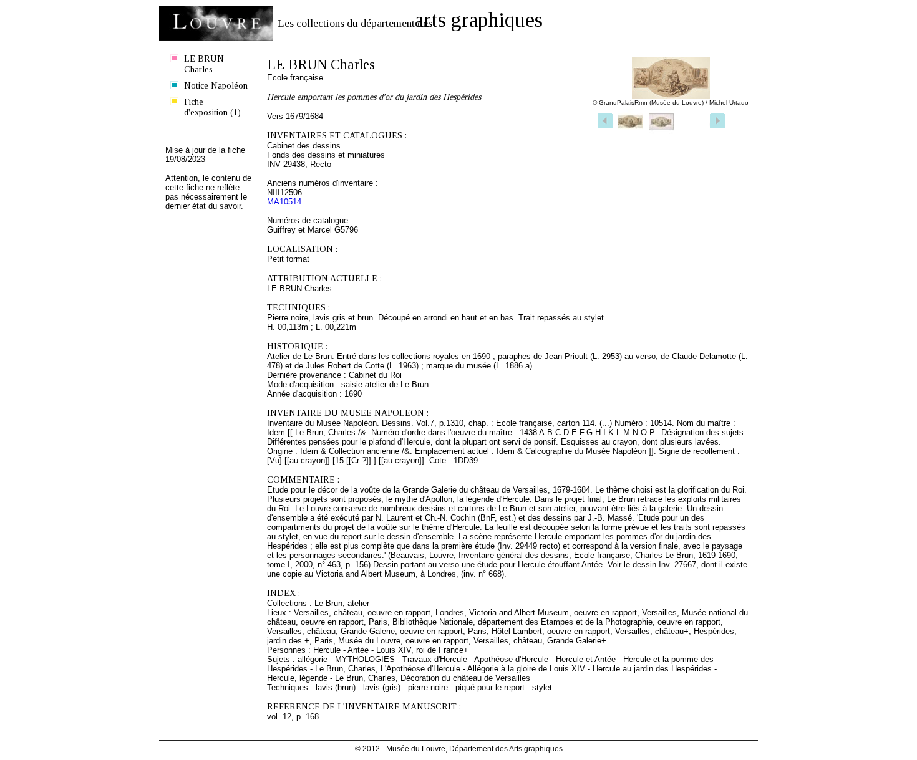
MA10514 (284, 201)
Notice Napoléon (216, 85)
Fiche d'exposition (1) (212, 107)
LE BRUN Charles (204, 64)
